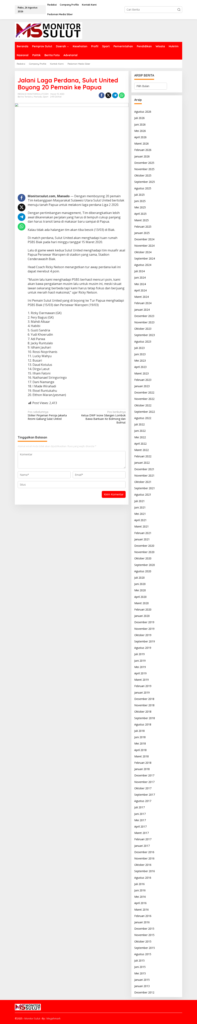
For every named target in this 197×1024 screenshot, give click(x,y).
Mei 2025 (140, 207)
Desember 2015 (144, 928)
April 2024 (140, 290)
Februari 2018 (142, 762)
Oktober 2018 (142, 711)
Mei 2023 (140, 360)
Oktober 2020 (142, 558)
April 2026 (140, 137)
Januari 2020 (142, 616)
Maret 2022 (141, 450)
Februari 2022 (142, 456)
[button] (179, 9)
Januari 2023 (142, 386)
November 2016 (144, 858)
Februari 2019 (142, 686)
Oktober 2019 (142, 635)
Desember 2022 (144, 392)
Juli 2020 (139, 577)
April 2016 (140, 903)
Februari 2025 (142, 226)
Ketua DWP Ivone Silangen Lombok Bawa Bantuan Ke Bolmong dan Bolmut (103, 417)
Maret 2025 (141, 220)
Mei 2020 (140, 590)
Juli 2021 (139, 501)
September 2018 (144, 718)
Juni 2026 (140, 124)
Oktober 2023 (142, 328)
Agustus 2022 (142, 418)
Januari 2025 (142, 233)
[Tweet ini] (108, 95)
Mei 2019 (140, 667)
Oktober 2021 (142, 482)
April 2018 (140, 750)
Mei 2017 (140, 820)
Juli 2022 (139, 424)
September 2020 (144, 565)
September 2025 (144, 182)
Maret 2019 (141, 679)
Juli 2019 (139, 654)
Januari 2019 (142, 692)
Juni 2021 (140, 507)
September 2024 (144, 258)
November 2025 (144, 169)
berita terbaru (25, 96)
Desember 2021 (144, 469)
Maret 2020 (141, 603)
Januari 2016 (142, 922)
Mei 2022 (140, 437)
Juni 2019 (140, 660)
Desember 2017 (144, 775)
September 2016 (144, 871)
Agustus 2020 (142, 571)
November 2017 (144, 782)
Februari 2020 (142, 609)
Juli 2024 (139, 271)
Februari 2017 (142, 839)
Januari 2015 (142, 980)
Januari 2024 (142, 309)
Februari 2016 (142, 916)
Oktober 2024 (142, 252)
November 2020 (144, 552)
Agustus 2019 (142, 648)
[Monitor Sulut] (48, 30)
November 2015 (144, 935)
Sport (45, 96)
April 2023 (140, 367)
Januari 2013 (142, 986)
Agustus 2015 (142, 954)
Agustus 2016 (142, 877)
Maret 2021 (141, 526)
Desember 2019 (144, 622)
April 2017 (140, 826)
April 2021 (140, 520)
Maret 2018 (141, 756)
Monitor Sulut (32, 1018)
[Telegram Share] (115, 95)
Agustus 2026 (142, 111)
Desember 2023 (144, 316)
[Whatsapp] (122, 95)
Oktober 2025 (142, 175)
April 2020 (140, 597)
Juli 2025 (139, 194)
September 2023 (144, 335)
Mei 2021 (140, 514)
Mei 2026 (140, 131)
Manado (38, 96)
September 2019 (144, 641)
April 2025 (140, 213)
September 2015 (144, 948)
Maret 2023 (141, 373)
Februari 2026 (142, 150)
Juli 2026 (139, 118)
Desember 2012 (144, 992)
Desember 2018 (144, 699)
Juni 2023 (140, 354)
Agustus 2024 (142, 265)
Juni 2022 (140, 431)
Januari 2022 (142, 462)
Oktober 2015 (142, 941)
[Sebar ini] (101, 95)
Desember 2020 (144, 545)
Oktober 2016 (142, 865)
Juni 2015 (140, 967)
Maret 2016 (141, 909)
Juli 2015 (139, 960)
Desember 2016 (144, 852)
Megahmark (54, 1018)
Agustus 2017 (142, 801)
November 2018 (144, 705)
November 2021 (144, 475)
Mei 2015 (140, 973)
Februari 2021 (142, 533)
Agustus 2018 (142, 724)
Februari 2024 (142, 303)
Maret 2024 (141, 297)
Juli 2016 (139, 884)
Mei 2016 (140, 896)
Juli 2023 (139, 348)
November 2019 (144, 629)
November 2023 (144, 322)
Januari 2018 (142, 769)
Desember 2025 (144, 163)
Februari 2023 (142, 380)
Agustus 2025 (142, 188)
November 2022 (144, 399)
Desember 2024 (144, 239)
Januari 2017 (142, 846)
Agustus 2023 (142, 341)
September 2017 (144, 794)
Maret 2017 (141, 833)
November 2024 (144, 245)
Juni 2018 (140, 737)
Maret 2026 (141, 143)
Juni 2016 (140, 890)
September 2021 (144, 488)
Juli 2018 (139, 731)
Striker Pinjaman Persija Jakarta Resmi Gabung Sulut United (47, 415)
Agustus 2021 (142, 494)
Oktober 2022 (142, 405)
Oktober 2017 (142, 788)
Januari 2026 (142, 156)
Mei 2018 (140, 743)
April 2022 (140, 443)
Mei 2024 (140, 284)
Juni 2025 (140, 201)
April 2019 (140, 673)
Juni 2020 (140, 584)
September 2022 (144, 411)
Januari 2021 (142, 539)
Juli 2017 (139, 807)
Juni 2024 (140, 277)
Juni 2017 (140, 814)
